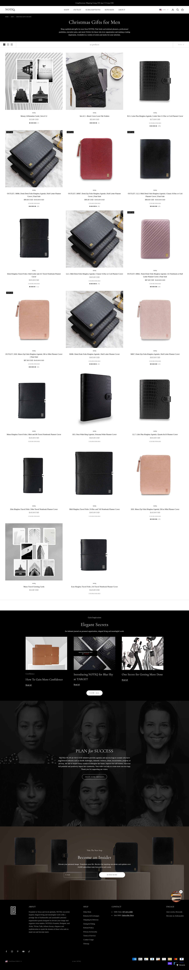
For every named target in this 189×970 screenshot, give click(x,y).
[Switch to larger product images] (4, 44)
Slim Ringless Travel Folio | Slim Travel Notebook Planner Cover (34, 509)
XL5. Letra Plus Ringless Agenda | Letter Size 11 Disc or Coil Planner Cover (155, 116)
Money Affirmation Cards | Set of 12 (34, 116)
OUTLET (77, 10)
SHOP (66, 10)
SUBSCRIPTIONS (93, 10)
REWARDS (109, 10)
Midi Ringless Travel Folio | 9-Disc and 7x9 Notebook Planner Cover (94, 509)
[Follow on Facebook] (6, 951)
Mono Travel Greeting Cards (34, 587)
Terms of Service (89, 936)
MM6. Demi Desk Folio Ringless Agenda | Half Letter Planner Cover (94, 354)
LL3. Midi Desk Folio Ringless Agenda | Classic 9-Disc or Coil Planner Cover (94, 274)
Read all (29, 685)
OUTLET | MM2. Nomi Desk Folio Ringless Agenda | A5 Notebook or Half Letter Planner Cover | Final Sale (155, 275)
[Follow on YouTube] (23, 951)
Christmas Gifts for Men (23, 16)
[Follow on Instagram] (12, 951)
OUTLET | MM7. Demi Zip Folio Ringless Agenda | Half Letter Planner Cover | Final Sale (94, 195)
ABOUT (121, 10)
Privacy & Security (90, 932)
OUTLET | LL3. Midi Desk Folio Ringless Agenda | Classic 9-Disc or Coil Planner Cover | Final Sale (155, 195)
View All (94, 693)
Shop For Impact (94, 777)
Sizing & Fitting (89, 924)
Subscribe (112, 875)
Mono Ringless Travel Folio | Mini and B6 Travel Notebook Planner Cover (34, 434)
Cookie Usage (88, 940)
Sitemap (86, 944)
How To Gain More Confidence (44, 679)
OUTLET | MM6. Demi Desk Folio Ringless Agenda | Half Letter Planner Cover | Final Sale (34, 195)
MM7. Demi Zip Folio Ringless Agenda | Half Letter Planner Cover (155, 354)
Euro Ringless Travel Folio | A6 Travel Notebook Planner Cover (94, 587)
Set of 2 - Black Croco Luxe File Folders (94, 116)
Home (6, 16)
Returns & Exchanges (91, 916)
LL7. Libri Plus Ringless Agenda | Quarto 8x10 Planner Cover (155, 434)
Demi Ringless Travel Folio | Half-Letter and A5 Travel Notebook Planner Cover (34, 275)
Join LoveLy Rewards (174, 912)
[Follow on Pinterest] (18, 951)
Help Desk (87, 912)
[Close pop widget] (181, 891)
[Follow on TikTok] (29, 951)
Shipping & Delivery (90, 920)
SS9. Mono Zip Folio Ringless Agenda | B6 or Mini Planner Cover (155, 509)
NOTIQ (34, 112)
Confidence (30, 674)
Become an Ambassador (175, 916)
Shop (12, 16)
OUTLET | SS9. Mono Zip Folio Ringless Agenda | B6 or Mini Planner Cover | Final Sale (33, 355)
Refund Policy (88, 928)
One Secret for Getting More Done (142, 674)
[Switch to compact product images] (12, 44)
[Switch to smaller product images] (8, 44)
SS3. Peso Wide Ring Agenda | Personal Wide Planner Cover (94, 434)
